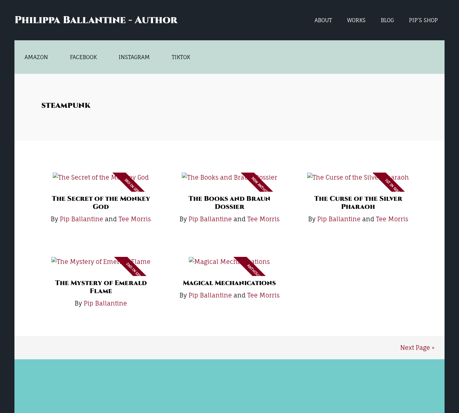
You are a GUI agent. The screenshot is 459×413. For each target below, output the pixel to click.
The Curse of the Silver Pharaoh (358, 202)
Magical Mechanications (229, 282)
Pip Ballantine (81, 219)
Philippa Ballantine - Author (95, 20)
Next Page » (417, 347)
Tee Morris (135, 219)
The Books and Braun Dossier (229, 202)
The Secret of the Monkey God (101, 202)
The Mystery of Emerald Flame (101, 286)
